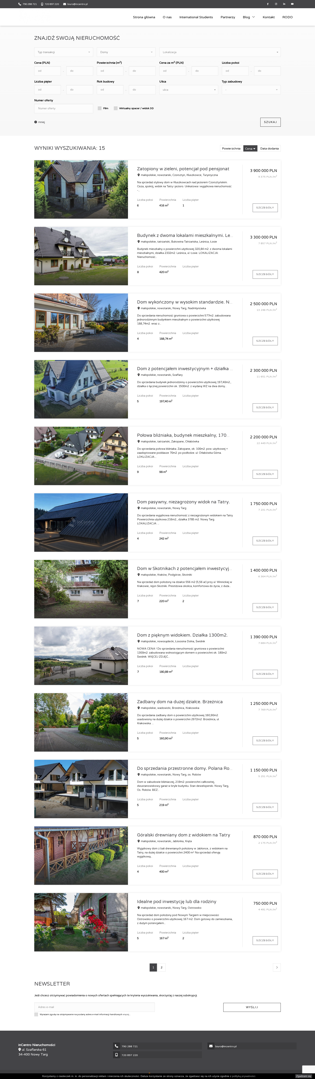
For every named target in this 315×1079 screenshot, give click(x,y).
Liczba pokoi (230, 63)
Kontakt (269, 17)
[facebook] (268, 4)
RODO (287, 17)
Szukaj (270, 122)
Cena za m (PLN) (171, 63)
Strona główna (144, 17)
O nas (167, 17)
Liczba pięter (43, 81)
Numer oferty (43, 100)
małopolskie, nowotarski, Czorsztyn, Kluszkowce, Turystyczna (179, 175)
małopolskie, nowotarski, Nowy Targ (163, 508)
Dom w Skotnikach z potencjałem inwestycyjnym (187, 568)
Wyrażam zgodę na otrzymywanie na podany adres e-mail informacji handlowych (85, 1014)
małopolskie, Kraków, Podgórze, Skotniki (166, 574)
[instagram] (276, 4)
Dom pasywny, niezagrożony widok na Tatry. (183, 502)
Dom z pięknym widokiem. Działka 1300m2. (182, 635)
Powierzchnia (231, 148)
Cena (248, 149)
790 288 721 (30, 4)
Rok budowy (105, 81)
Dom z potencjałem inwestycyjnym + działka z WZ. (189, 368)
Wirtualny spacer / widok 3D (136, 108)
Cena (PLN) (42, 63)
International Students (196, 17)
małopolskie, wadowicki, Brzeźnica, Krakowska (169, 708)
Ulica (162, 81)
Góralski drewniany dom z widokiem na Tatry (183, 835)
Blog (247, 17)
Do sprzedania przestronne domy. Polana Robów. (188, 768)
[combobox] (220, 52)
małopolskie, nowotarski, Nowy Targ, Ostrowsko (170, 907)
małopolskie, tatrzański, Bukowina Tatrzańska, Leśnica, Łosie (178, 241)
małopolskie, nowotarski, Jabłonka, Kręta (166, 841)
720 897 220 (52, 4)
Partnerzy (228, 17)
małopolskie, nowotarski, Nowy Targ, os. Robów (170, 774)
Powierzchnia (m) (109, 63)
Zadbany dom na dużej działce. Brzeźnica (180, 701)
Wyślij (252, 1007)
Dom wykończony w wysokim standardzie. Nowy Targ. (193, 302)
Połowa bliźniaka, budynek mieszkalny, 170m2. (185, 435)
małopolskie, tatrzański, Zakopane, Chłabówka (169, 441)
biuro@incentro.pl (77, 4)
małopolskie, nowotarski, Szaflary (161, 375)
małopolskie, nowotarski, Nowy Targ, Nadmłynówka (173, 308)
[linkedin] (284, 4)
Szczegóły (265, 207)
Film (105, 108)
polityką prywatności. (244, 1076)
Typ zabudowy (232, 81)
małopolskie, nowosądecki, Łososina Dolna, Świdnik (172, 641)
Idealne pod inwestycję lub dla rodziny (176, 901)
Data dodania (269, 148)
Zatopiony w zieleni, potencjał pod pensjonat (183, 169)
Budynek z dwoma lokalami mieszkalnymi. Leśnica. (189, 235)
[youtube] (292, 4)
